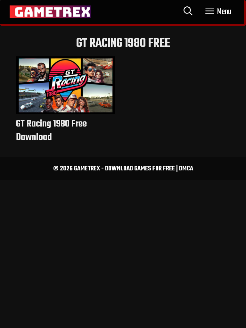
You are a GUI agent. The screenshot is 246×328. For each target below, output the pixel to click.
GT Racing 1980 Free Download (51, 131)
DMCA (186, 169)
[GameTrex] (50, 11)
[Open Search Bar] (188, 11)
